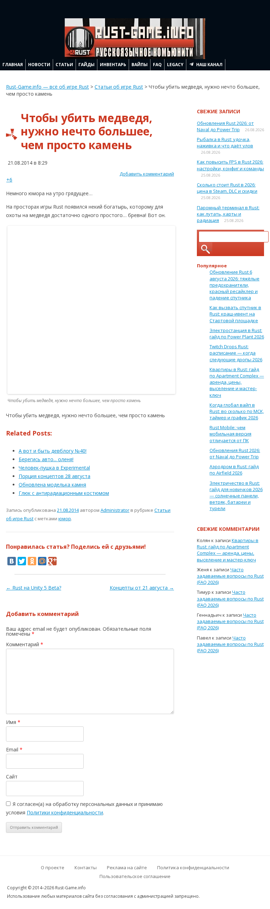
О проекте (52, 867)
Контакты (86, 867)
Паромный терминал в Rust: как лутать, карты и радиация (228, 213)
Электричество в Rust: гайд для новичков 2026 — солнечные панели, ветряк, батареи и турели (236, 496)
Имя (13, 722)
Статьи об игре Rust (119, 86)
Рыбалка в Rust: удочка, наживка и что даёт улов (225, 142)
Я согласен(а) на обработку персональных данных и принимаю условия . (84, 808)
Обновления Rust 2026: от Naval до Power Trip (225, 126)
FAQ (157, 65)
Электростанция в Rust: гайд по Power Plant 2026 (237, 333)
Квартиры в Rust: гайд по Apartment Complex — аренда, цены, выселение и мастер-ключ (237, 382)
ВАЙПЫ (139, 65)
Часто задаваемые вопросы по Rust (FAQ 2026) (230, 575)
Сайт (12, 776)
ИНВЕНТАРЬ (113, 65)
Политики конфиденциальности (65, 812)
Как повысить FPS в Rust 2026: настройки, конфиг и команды (230, 165)
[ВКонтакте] (11, 561)
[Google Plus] (52, 561)
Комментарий (24, 644)
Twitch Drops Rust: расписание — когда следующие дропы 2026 (236, 352)
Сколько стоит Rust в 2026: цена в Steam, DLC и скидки (227, 188)
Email (14, 749)
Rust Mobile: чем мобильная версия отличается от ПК (230, 433)
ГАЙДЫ (86, 65)
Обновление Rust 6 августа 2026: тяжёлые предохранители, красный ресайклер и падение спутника (234, 285)
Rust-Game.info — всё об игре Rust (47, 86)
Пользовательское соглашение (135, 876)
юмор (64, 518)
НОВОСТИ (39, 65)
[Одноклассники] (32, 561)
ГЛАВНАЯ (12, 65)
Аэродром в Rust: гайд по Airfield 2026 (234, 469)
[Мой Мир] (42, 561)
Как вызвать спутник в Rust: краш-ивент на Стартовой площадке (235, 313)
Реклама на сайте (127, 867)
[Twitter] (22, 561)
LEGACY (175, 65)
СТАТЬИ (64, 65)
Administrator (115, 510)
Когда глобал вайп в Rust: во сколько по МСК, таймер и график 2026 (237, 411)
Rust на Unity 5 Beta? (33, 587)
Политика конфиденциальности (193, 867)
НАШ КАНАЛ (209, 65)
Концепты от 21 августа (142, 587)
